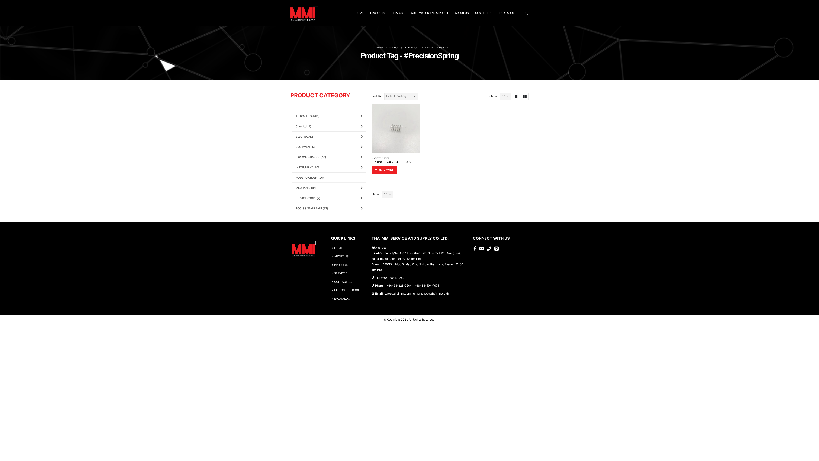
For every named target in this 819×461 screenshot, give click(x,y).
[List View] (525, 96)
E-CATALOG (506, 13)
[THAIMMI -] (304, 13)
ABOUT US (462, 13)
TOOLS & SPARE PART (312, 208)
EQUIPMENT (306, 147)
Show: (493, 96)
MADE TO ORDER (380, 158)
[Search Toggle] (527, 13)
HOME (360, 13)
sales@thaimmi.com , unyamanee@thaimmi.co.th (417, 293)
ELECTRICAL (307, 136)
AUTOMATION (307, 116)
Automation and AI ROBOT (430, 13)
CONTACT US (483, 13)
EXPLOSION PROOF (311, 157)
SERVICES (398, 13)
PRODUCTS (377, 13)
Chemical (303, 126)
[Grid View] (516, 96)
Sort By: (377, 96)
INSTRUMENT (308, 167)
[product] (396, 128)
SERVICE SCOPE (308, 198)
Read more (385, 169)
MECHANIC (306, 188)
